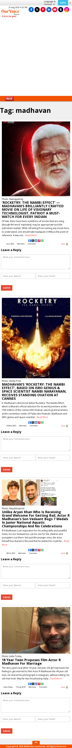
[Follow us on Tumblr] (60, 9)
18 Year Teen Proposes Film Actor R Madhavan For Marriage (31, 662)
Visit (63, 244)
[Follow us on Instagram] (66, 9)
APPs (63, 2)
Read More (31, 235)
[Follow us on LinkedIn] (49, 9)
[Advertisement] (36, 58)
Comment (32, 244)
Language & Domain (50, 3)
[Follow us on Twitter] (37, 9)
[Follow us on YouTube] (54, 9)
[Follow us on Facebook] (31, 9)
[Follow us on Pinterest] (43, 9)
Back (9, 98)
